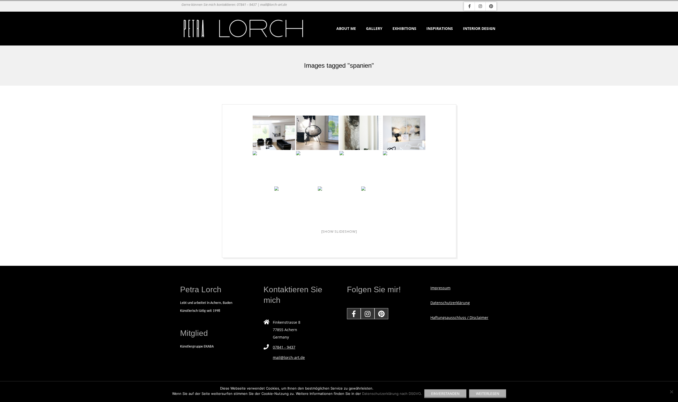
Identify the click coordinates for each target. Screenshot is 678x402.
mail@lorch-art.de (289, 357)
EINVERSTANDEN (445, 393)
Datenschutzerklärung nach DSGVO (391, 393)
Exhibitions (404, 28)
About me (346, 28)
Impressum (440, 287)
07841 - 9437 (284, 347)
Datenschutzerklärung (450, 302)
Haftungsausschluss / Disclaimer (459, 317)
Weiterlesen (487, 393)
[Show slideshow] (339, 231)
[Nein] (671, 391)
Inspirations (439, 28)
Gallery (374, 28)
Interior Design (479, 28)
